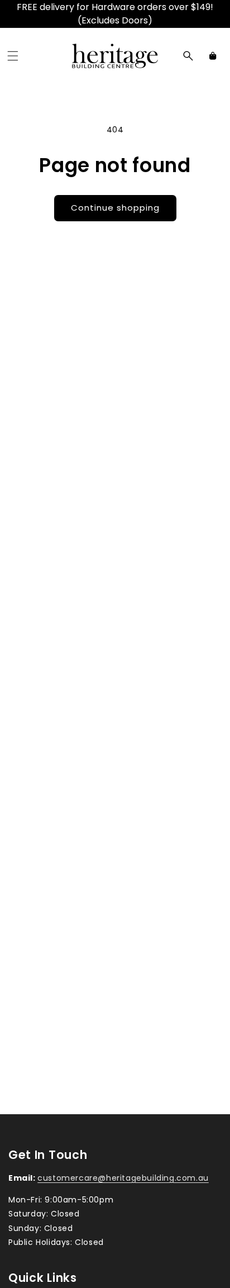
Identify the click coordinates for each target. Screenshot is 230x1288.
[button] (13, 56)
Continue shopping (115, 207)
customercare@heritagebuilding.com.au (123, 1178)
